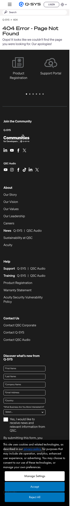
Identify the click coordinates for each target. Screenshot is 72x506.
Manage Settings (34, 476)
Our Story (10, 195)
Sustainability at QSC (18, 238)
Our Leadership (14, 216)
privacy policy (32, 449)
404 (15, 19)
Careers (8, 223)
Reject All (34, 497)
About (7, 188)
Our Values (11, 209)
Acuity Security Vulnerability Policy (23, 299)
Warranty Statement (17, 290)
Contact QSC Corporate (19, 325)
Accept (34, 487)
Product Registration (17, 283)
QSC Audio (9, 165)
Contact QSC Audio (16, 340)
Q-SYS (5, 19)
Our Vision (10, 202)
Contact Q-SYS (13, 332)
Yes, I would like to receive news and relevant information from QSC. (27, 425)
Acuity (7, 245)
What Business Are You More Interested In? (23, 407)
